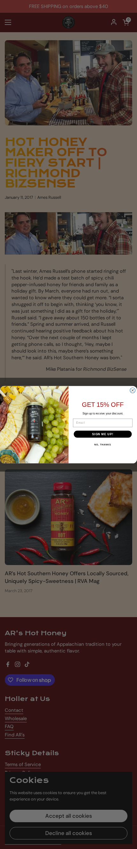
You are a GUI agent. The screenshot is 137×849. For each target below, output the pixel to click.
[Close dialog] (132, 390)
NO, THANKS (102, 444)
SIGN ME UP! (102, 433)
